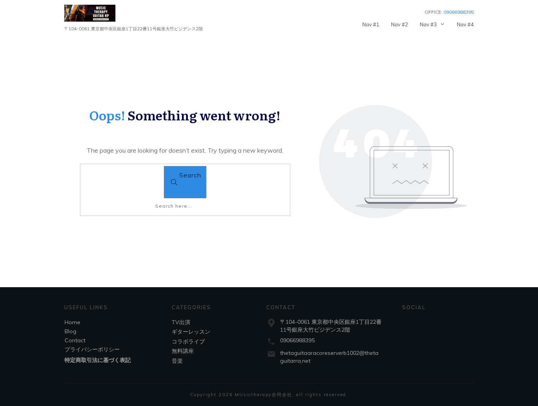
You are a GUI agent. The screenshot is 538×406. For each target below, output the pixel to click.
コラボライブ (188, 341)
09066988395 (297, 340)
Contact (75, 340)
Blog (70, 331)
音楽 (177, 360)
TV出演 (181, 322)
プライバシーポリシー (92, 349)
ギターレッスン (191, 331)
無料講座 (183, 350)
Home (72, 322)
